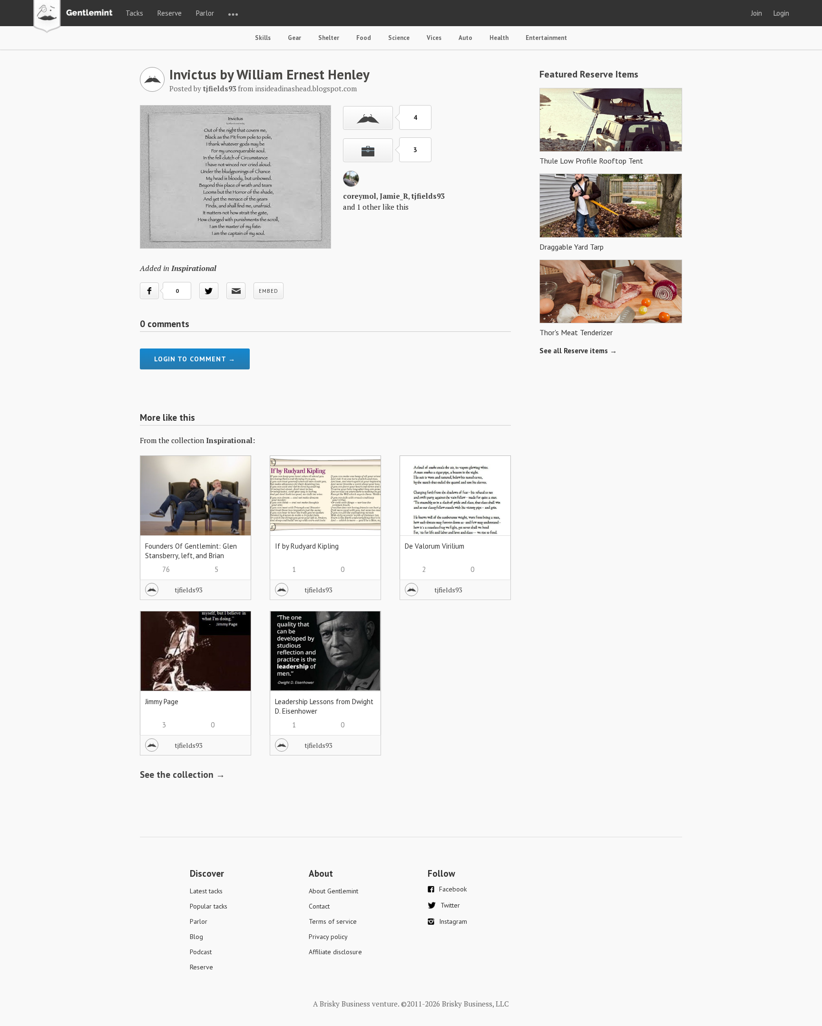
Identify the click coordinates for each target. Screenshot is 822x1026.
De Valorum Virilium (434, 546)
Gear (294, 38)
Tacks (134, 13)
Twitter (450, 905)
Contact (319, 906)
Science (399, 38)
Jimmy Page (161, 701)
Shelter (328, 38)
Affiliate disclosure (335, 952)
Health (499, 38)
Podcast (201, 952)
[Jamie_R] (351, 184)
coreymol (359, 196)
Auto (465, 38)
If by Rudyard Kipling (307, 546)
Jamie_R (394, 196)
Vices (434, 38)
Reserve (169, 13)
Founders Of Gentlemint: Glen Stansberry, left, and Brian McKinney (191, 556)
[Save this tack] (368, 150)
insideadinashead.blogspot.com (306, 88)
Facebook (453, 889)
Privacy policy (328, 936)
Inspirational (193, 268)
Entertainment (546, 38)
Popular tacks (208, 906)
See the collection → (182, 774)
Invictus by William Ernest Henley (269, 74)
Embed (268, 291)
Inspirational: (230, 440)
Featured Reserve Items (588, 74)
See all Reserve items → (578, 350)
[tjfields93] (152, 89)
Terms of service (333, 921)
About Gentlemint (333, 891)
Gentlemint (75, 17)
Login (781, 13)
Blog (196, 936)
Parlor (205, 13)
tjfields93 (427, 196)
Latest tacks (206, 891)
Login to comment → (194, 359)
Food (363, 38)
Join (756, 13)
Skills (263, 38)
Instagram (453, 921)
